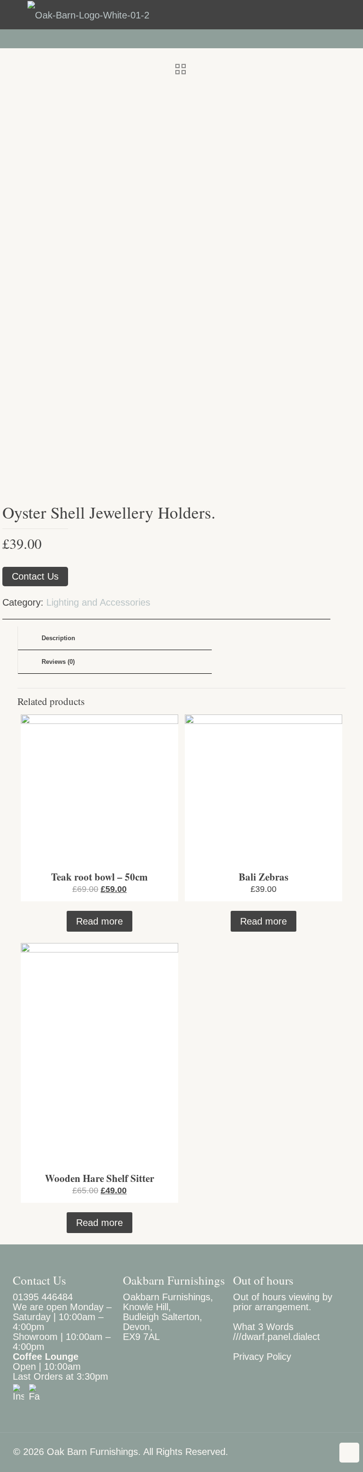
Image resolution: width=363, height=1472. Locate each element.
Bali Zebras (263, 877)
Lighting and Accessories (98, 602)
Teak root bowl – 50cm (99, 877)
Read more (99, 921)
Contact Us (35, 576)
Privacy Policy (262, 1356)
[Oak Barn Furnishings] (88, 14)
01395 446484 (43, 1297)
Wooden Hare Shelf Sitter (99, 1178)
